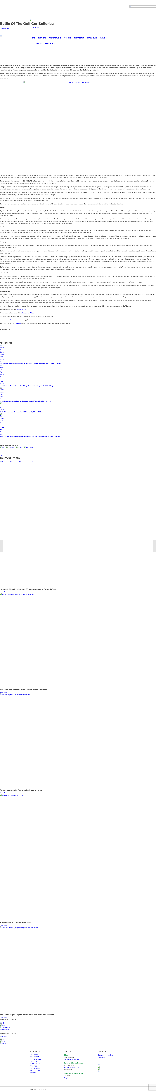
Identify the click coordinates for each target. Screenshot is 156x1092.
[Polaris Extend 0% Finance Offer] (1, 546)
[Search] (125, 43)
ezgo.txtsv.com (21, 309)
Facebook (18, 323)
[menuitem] (33, 38)
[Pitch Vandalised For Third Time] (154, 546)
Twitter (10, 320)
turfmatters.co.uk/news (27, 313)
